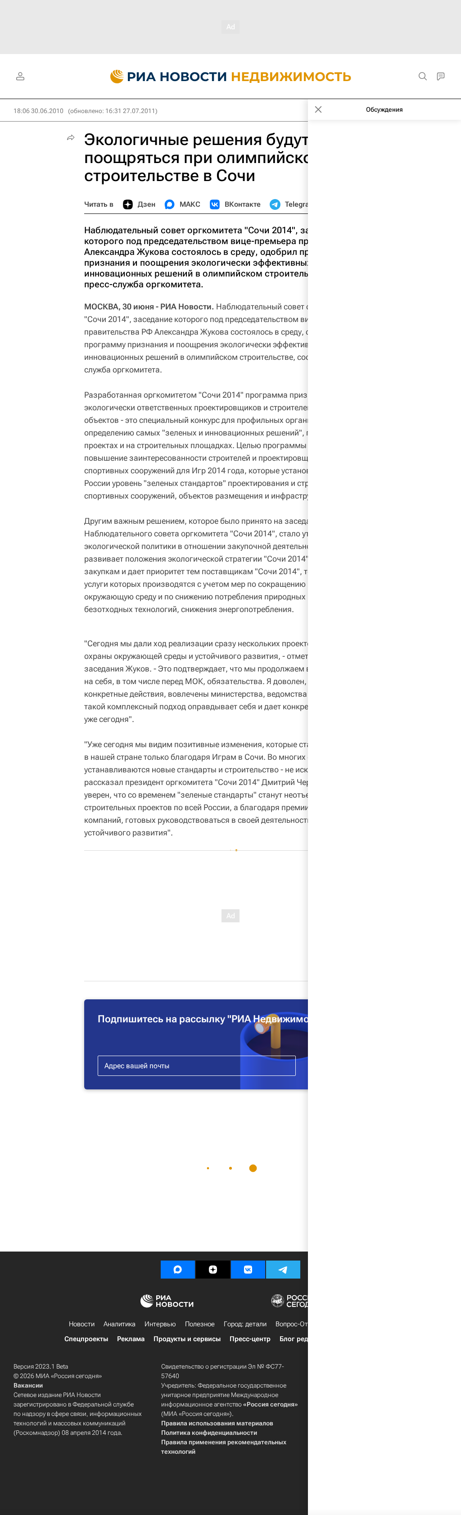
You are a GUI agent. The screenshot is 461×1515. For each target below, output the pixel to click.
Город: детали (245, 1324)
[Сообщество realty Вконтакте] (248, 1270)
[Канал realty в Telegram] (283, 1270)
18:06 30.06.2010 (38, 110)
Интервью (160, 1324)
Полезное (200, 1324)
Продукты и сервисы (187, 1339)
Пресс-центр (250, 1339)
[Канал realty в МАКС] (178, 1270)
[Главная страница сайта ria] (163, 76)
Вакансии (28, 1385)
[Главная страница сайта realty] (231, 76)
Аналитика (120, 1324)
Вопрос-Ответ (297, 1324)
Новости (82, 1324)
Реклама (131, 1339)
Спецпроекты (86, 1339)
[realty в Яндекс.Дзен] (213, 1270)
